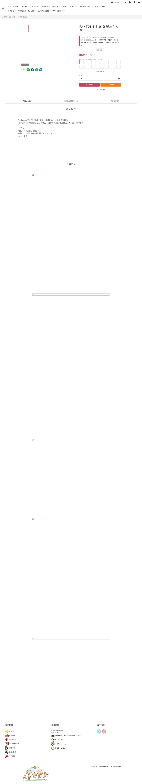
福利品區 (31, 11)
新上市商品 (26, 6)
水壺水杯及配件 (100, 6)
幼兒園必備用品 (85, 6)
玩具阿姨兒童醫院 (43, 11)
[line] (28, 69)
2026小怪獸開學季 (58, 11)
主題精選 (45, 6)
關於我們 (12, 731)
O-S (15, 17)
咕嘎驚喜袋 (22, 11)
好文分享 (11, 11)
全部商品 (4, 17)
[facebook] (32, 69)
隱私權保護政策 (14, 744)
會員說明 (12, 735)
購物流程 (12, 748)
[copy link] (40, 69)
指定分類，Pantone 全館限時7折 (97, 37)
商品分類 (35, 6)
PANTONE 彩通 (22, 17)
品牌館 (64, 6)
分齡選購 (55, 6)
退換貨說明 (12, 752)
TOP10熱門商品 (13, 6)
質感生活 (73, 6)
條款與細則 (12, 739)
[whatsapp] (36, 69)
